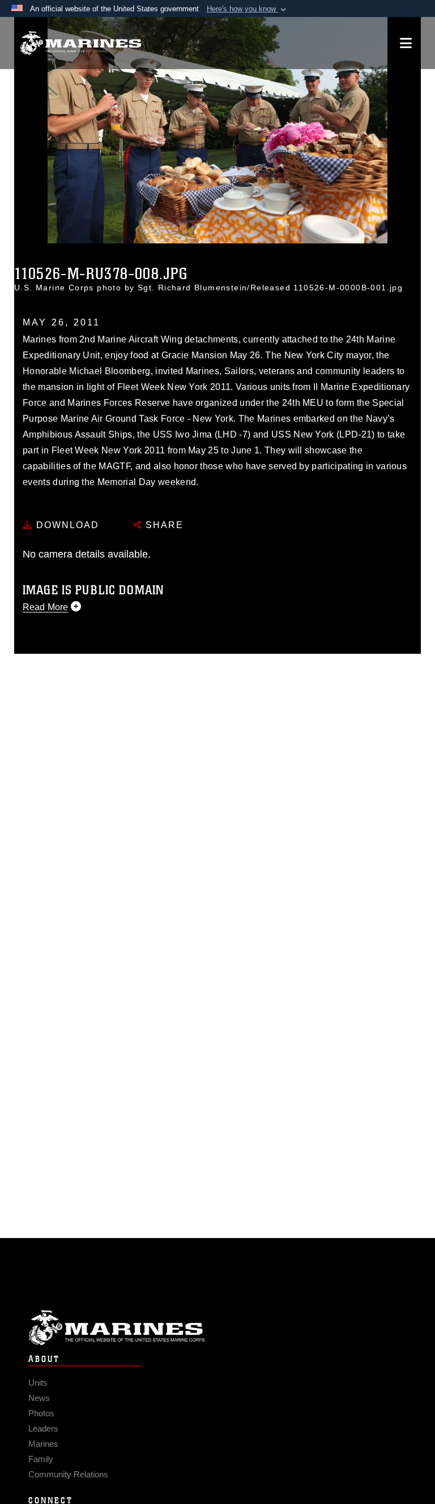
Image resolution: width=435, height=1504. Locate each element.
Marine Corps (217, 1327)
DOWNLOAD (66, 525)
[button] (247, 9)
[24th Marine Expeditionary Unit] (81, 43)
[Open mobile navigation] (405, 43)
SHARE (163, 525)
